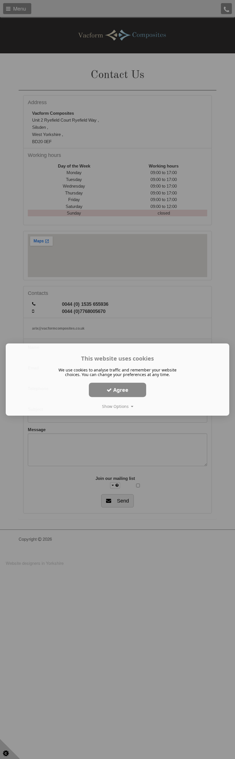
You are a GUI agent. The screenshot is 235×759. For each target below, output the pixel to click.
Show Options (116, 406)
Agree (120, 389)
